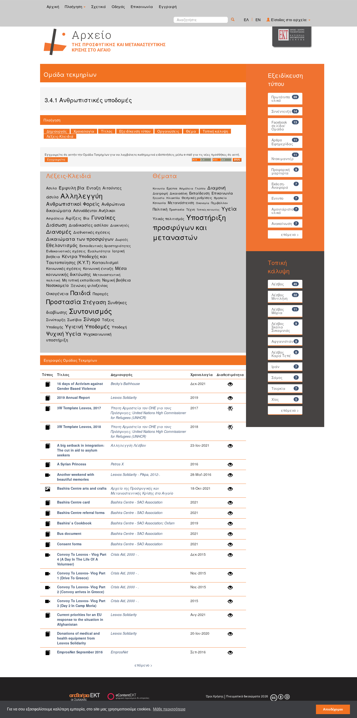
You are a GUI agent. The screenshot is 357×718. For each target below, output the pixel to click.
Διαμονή (216, 188)
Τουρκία (278, 388)
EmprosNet (119, 652)
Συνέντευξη (281, 111)
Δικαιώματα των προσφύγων (79, 238)
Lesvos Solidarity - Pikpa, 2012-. (135, 474)
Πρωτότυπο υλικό (281, 98)
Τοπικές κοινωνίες (208, 209)
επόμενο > (143, 665)
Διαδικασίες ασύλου (88, 225)
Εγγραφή (168, 6)
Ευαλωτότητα (99, 250)
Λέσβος (278, 284)
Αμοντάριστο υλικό (283, 211)
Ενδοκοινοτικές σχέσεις (66, 250)
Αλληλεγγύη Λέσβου (128, 445)
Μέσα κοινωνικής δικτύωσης (86, 271)
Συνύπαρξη (55, 319)
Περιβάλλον (219, 203)
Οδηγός (118, 6)
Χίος (275, 399)
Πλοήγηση (74, 6)
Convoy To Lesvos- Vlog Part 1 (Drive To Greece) (81, 575)
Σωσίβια (74, 319)
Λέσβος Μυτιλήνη (280, 296)
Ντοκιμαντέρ (283, 158)
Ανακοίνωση (282, 223)
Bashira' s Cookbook (74, 523)
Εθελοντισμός (61, 245)
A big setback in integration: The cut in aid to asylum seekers (80, 450)
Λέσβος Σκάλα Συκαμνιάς (281, 327)
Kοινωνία (159, 188)
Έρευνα (172, 188)
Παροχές (100, 293)
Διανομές (58, 231)
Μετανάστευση (181, 202)
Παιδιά (80, 292)
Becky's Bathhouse (125, 383)
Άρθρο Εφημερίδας (282, 141)
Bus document (69, 533)
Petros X (117, 464)
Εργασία (158, 198)
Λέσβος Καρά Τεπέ (281, 354)
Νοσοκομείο (57, 285)
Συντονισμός (90, 311)
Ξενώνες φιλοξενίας (89, 285)
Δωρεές (121, 239)
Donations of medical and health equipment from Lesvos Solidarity (78, 638)
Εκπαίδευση (199, 193)
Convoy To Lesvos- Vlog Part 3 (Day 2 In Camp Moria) (81, 603)
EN (258, 19)
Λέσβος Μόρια (278, 311)
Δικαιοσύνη (178, 193)
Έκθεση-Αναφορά (280, 185)
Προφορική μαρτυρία (281, 171)
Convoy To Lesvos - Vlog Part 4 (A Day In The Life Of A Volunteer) (81, 559)
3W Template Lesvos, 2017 (79, 407)
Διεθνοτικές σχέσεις (91, 232)
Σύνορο (92, 319)
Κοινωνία (159, 203)
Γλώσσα (200, 188)
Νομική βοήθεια (116, 279)
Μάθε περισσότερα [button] (169, 709)
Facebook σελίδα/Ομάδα (279, 125)
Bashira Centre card (73, 502)
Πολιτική (160, 209)
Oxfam (169, 523)
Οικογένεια (57, 293)
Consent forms (69, 543)
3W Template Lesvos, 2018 (79, 426)
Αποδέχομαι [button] (333, 709)
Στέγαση (94, 302)
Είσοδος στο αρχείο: (289, 19)
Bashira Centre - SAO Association (136, 502)
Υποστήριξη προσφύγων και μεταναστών (189, 227)
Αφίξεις (73, 218)
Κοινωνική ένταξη (98, 268)
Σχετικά (98, 6)
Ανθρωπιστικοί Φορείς (73, 203)
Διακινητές (119, 225)
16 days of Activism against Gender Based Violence (80, 386)
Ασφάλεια (55, 218)
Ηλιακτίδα (173, 198)
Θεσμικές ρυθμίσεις (197, 198)
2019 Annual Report (73, 397)
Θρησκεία (220, 198)
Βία (86, 218)
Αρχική (53, 6)
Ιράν (275, 366)
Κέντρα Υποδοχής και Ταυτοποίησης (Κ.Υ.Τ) (76, 259)
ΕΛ (246, 19)
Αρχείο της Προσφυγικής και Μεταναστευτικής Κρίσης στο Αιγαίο (142, 491)
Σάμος (277, 377)
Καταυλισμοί (105, 262)
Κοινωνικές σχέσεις (63, 268)
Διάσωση (56, 224)
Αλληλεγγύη (81, 195)
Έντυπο (277, 198)
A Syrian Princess (71, 464)
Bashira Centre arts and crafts (82, 488)
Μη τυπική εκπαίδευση (81, 280)
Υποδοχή (119, 326)
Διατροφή (160, 193)
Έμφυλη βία (72, 188)
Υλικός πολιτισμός (168, 218)
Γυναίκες (103, 217)
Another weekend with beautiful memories (75, 477)
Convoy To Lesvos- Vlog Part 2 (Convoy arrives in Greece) (81, 589)
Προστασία (63, 301)
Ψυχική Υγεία (63, 333)
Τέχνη (190, 209)
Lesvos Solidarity (124, 397)
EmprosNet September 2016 (80, 652)
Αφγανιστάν (282, 341)
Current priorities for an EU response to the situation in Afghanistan (80, 619)
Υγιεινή (74, 326)
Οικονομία (202, 203)
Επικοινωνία (142, 6)
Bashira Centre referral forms (81, 512)
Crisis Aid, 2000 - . (125, 554)
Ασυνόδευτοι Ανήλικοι (94, 210)
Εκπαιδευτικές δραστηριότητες (105, 245)
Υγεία (229, 208)
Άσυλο (51, 188)
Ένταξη (93, 188)
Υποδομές (97, 326)
